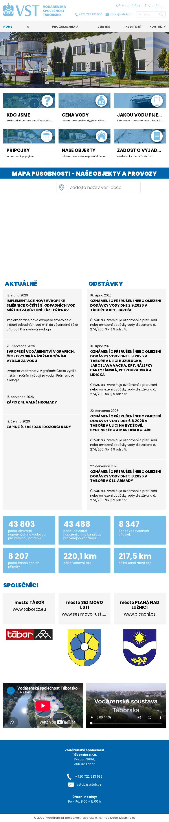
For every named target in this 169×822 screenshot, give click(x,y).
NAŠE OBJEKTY (79, 150)
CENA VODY (75, 115)
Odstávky (105, 284)
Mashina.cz (127, 818)
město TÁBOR (29, 602)
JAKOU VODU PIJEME (141, 115)
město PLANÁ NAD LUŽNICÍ (139, 605)
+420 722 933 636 (90, 14)
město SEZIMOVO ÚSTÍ (84, 605)
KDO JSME (18, 115)
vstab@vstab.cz (121, 14)
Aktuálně (21, 284)
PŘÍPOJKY (18, 150)
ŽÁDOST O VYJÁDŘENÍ (142, 150)
